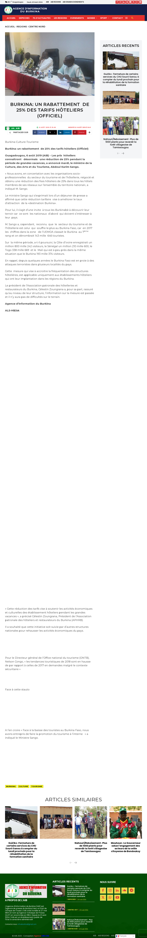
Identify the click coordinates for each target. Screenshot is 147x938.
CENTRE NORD (36, 26)
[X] (133, 2)
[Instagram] (120, 2)
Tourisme (36, 786)
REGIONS (22, 26)
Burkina (11, 786)
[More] (89, 132)
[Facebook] (117, 2)
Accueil (10, 26)
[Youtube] (140, 2)
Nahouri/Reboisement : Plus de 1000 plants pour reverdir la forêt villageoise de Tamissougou (120, 143)
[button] (132, 18)
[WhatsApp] (137, 2)
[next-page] (122, 153)
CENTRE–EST (73, 910)
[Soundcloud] (127, 2)
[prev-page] (118, 153)
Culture (23, 786)
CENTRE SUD (72, 928)
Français (122, 936)
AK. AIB (15, 128)
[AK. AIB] (8, 128)
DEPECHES (72, 899)
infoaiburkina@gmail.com (27, 924)
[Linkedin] (123, 2)
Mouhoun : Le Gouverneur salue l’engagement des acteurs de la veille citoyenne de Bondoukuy (126, 847)
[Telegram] (130, 2)
